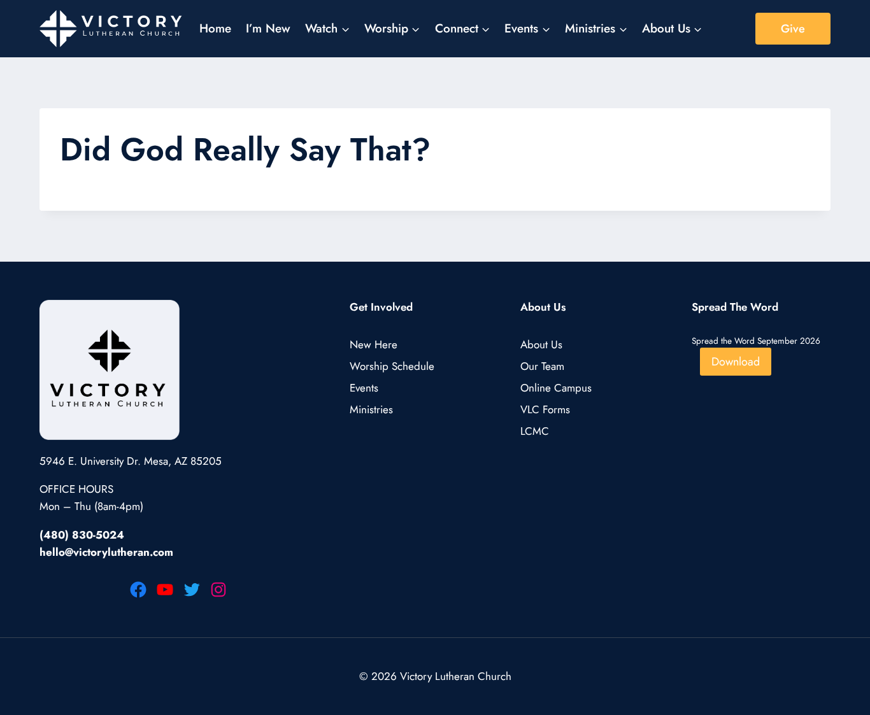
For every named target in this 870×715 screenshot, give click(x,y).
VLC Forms (545, 409)
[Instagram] (218, 589)
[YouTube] (165, 589)
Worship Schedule (392, 366)
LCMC (534, 431)
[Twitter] (191, 589)
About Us (541, 344)
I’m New (268, 28)
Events (364, 387)
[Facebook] (138, 589)
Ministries (371, 409)
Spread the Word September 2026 (756, 340)
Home (215, 28)
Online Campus (556, 387)
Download (735, 361)
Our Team (542, 366)
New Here (373, 344)
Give (793, 28)
